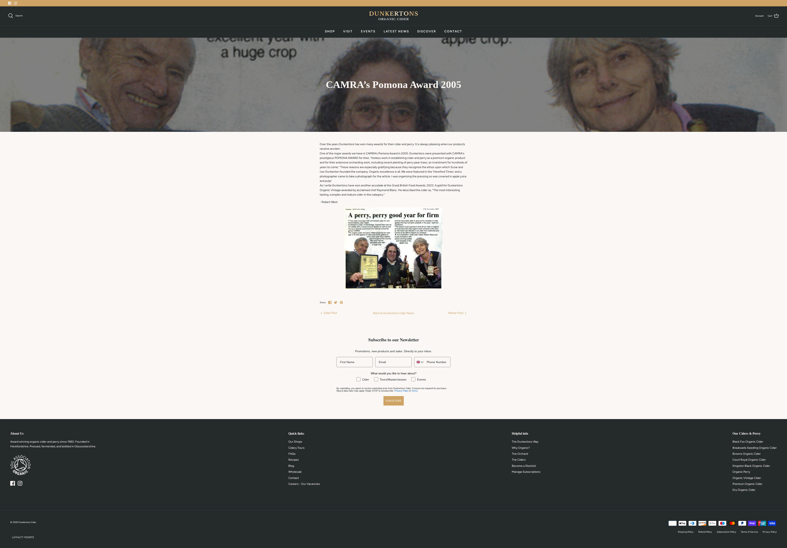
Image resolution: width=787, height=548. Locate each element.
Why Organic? (521, 448)
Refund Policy (705, 532)
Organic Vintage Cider (746, 478)
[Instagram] (15, 3)
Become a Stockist (524, 466)
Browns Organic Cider (746, 454)
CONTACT (453, 31)
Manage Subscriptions (526, 472)
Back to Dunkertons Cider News (393, 313)
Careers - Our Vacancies (304, 484)
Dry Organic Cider (743, 490)
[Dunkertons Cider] (393, 15)
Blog (291, 466)
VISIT (348, 31)
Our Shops (295, 441)
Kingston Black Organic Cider (751, 466)
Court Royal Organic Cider (749, 459)
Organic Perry (741, 472)
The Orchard (520, 454)
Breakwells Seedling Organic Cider (754, 448)
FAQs (292, 454)
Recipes (293, 459)
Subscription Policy (726, 532)
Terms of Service (749, 532)
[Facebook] (9, 3)
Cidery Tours (296, 448)
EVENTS (368, 31)
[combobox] (419, 362)
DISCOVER (426, 31)
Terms (414, 391)
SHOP (330, 31)
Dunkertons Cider (27, 522)
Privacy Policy (402, 391)
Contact (293, 478)
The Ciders (519, 459)
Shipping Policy (686, 532)
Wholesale (295, 472)
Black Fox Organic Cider (747, 441)
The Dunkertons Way (525, 441)
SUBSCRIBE (394, 400)
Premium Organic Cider (747, 484)
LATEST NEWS (396, 31)
